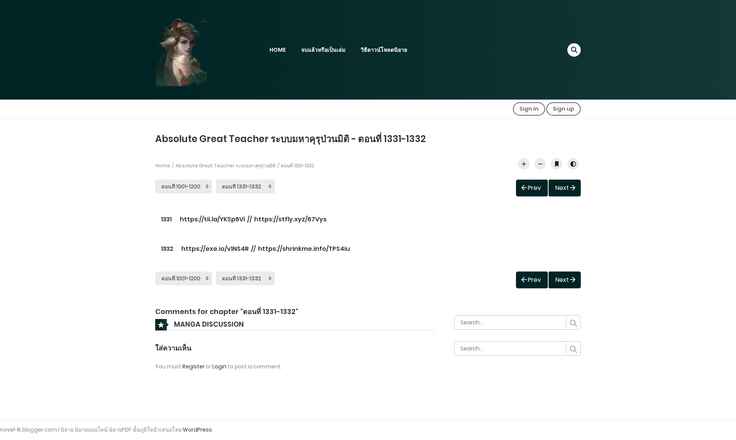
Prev (534, 187)
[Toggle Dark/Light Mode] (573, 164)
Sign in (529, 109)
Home (163, 165)
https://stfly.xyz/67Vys (290, 219)
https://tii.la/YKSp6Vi (212, 219)
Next (562, 187)
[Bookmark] (556, 164)
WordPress (197, 429)
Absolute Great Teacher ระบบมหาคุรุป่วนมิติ (226, 165)
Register (193, 366)
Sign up (563, 109)
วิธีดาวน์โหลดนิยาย (384, 50)
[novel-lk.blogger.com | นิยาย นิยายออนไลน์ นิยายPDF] (191, 49)
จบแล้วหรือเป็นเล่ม (323, 50)
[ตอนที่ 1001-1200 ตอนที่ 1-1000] (183, 186)
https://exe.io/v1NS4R (215, 248)
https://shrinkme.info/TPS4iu (304, 248)
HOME (277, 50)
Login (219, 366)
